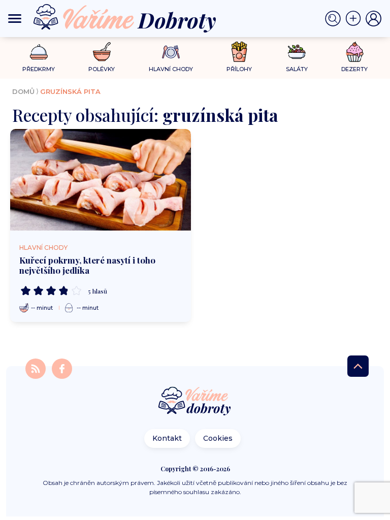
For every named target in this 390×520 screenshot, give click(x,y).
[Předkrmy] (39, 51)
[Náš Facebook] (62, 368)
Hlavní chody (43, 247)
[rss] (36, 368)
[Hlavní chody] (171, 52)
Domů (23, 91)
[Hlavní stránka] (195, 401)
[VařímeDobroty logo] (125, 18)
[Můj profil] (374, 19)
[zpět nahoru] (358, 366)
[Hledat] (335, 19)
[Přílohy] (239, 52)
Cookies (218, 438)
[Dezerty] (355, 52)
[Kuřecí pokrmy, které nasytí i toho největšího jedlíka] (100, 180)
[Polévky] (102, 52)
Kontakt (167, 438)
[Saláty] (297, 52)
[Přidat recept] (355, 19)
